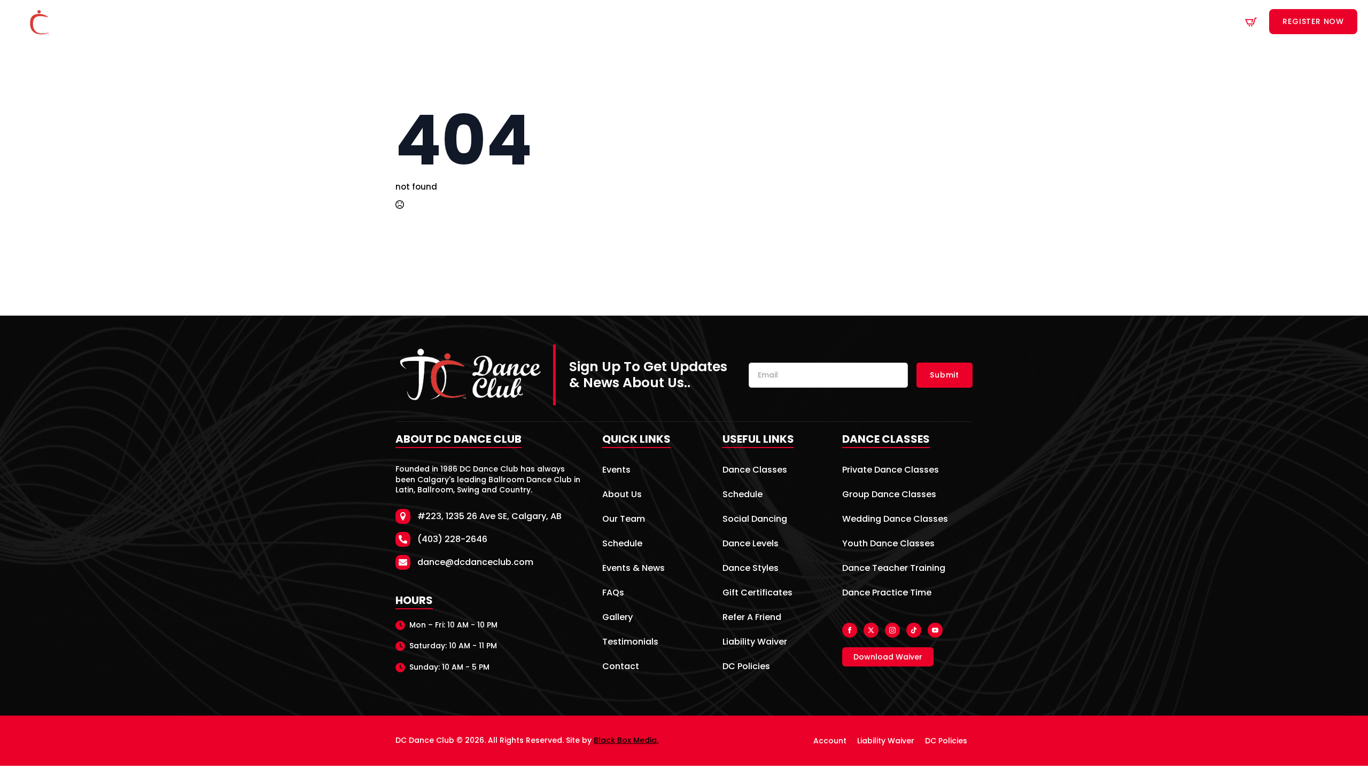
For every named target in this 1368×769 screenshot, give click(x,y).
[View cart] (1251, 22)
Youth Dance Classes (888, 544)
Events (616, 471)
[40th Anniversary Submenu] (582, 22)
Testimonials (630, 643)
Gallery (617, 618)
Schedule (759, 22)
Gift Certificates (757, 593)
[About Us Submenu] (642, 22)
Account (829, 740)
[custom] (913, 630)
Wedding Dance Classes (895, 520)
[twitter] (871, 630)
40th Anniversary (540, 22)
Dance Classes (687, 22)
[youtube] (935, 630)
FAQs (613, 593)
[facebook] (849, 630)
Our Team (623, 520)
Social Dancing (754, 520)
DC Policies (746, 667)
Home (480, 22)
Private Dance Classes (890, 471)
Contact (880, 22)
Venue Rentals (819, 22)
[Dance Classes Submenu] (724, 22)
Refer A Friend (751, 618)
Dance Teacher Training (893, 569)
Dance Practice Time (886, 593)
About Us (616, 22)
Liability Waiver (754, 643)
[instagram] (892, 630)
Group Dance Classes (889, 495)
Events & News (633, 569)
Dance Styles (750, 569)
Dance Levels (750, 544)
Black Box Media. (626, 740)
